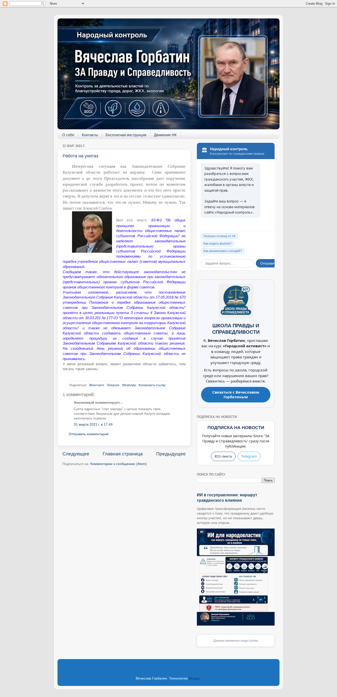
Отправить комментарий (89, 434)
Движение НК (165, 135)
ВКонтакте (96, 385)
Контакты (90, 135)
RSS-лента (223, 456)
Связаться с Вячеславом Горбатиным (235, 394)
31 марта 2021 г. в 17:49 (93, 424)
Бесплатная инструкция (126, 135)
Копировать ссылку (152, 385)
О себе (68, 135)
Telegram (113, 385)
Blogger (195, 678)
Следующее (75, 453)
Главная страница (123, 453)
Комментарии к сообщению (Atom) (118, 464)
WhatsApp (129, 385)
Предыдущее (171, 453)
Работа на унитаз (80, 155)
